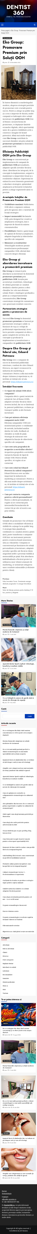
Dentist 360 (18, 10)
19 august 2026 (17, 1035)
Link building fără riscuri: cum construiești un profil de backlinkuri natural (18, 857)
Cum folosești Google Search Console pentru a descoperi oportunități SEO (16, 840)
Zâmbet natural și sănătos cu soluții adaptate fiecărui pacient (16, 890)
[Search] (34, 24)
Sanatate (6, 978)
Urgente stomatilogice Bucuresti (15, 905)
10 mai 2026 (12, 702)
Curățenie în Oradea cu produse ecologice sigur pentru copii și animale (18, 881)
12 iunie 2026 (13, 668)
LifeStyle (6, 971)
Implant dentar (8, 963)
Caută (3, 708)
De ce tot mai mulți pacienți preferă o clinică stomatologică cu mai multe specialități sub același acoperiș (16, 751)
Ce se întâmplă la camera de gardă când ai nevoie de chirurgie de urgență (18, 699)
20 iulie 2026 (12, 1143)
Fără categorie (8, 960)
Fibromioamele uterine (11, 925)
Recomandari (7, 38)
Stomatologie (6, 1193)
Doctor (4, 1191)
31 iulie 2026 (12, 634)
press (5, 62)
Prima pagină (5, 30)
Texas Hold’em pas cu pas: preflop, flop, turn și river (17, 832)
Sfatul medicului (9, 982)
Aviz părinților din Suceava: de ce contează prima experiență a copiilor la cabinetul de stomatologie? (18, 806)
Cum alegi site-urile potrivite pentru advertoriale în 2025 (16, 823)
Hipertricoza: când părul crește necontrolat (18, 931)
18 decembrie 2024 (15, 62)
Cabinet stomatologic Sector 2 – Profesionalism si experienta (14, 873)
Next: (18, 590)
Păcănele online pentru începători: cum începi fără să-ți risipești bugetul (17, 865)
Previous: (17, 581)
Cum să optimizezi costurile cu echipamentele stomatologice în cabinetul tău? (18, 795)
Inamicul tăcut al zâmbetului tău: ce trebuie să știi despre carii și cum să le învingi (18, 761)
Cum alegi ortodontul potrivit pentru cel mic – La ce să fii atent (17, 898)
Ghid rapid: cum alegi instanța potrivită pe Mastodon (18, 815)
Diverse (5, 956)
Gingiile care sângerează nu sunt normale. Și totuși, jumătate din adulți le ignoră (18, 769)
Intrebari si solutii (9, 967)
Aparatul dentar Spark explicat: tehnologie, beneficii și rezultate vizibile (18, 665)
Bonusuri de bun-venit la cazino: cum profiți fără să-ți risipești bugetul (18, 848)
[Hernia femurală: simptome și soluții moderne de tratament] (18, 615)
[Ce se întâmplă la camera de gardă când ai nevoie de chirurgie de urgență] (18, 683)
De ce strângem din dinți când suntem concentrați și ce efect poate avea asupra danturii (17, 732)
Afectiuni (6, 945)
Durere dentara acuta (10, 911)
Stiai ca (5, 986)
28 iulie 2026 (16, 1107)
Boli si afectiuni (8, 949)
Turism (5, 993)
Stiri (4, 989)
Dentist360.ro (9, 1205)
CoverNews (13, 1231)
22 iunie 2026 (16, 1178)
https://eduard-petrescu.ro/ (22, 382)
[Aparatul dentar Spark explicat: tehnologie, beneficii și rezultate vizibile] (18, 649)
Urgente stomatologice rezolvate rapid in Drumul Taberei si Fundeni (18, 918)
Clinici (5, 952)
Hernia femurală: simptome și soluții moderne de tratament (15, 631)
